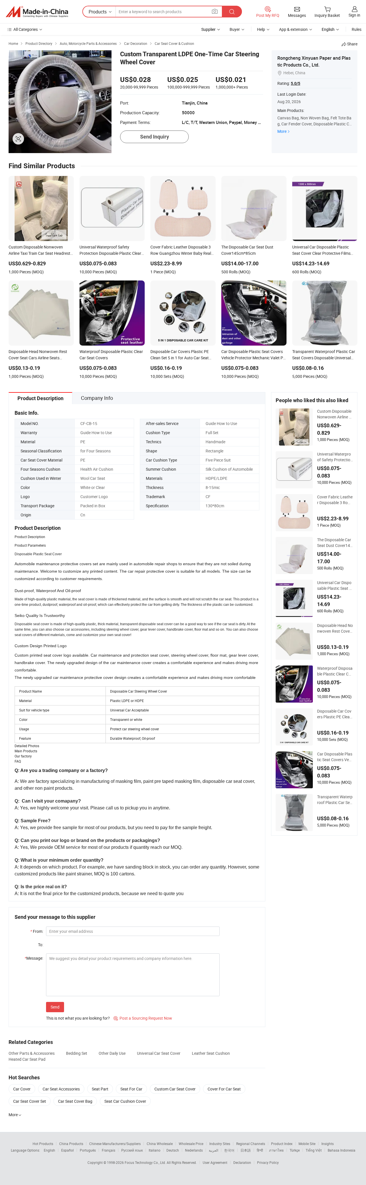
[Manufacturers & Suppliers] (37, 12)
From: (36, 931)
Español (67, 1150)
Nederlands (194, 1150)
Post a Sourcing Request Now (143, 1018)
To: (40, 944)
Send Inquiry (154, 137)
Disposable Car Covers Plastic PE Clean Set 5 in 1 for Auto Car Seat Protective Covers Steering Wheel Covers (335, 714)
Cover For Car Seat (224, 1089)
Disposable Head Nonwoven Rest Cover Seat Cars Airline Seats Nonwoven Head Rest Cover (335, 628)
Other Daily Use (112, 1053)
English (49, 1150)
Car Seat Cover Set (29, 1101)
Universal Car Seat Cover (158, 1053)
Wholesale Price (191, 1143)
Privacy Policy (268, 1162)
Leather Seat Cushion (211, 1053)
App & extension (293, 29)
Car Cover (22, 1089)
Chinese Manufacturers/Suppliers (115, 1143)
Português (88, 1150)
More (282, 131)
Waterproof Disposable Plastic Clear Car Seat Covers (335, 671)
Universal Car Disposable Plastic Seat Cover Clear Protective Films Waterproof (334, 585)
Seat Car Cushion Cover (125, 1101)
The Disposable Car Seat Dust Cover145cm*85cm (334, 542)
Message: (34, 958)
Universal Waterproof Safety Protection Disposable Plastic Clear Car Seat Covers (335, 457)
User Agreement (215, 1162)
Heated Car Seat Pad (27, 1059)
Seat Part (100, 1089)
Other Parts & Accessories (32, 1053)
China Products (71, 1143)
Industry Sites (219, 1143)
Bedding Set (76, 1053)
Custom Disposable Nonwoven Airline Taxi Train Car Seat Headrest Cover (334, 414)
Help (261, 29)
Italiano (154, 1150)
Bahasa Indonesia (341, 1150)
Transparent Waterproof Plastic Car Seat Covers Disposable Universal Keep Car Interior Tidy (335, 799)
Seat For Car (131, 1089)
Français (108, 1150)
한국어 (229, 1150)
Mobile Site (307, 1143)
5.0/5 (295, 83)
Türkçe (295, 1150)
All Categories (25, 29)
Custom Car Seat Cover (175, 1089)
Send (55, 1007)
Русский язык (132, 1150)
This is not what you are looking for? (78, 1018)
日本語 (245, 1150)
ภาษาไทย (276, 1150)
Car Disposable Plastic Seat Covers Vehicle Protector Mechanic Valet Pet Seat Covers (335, 757)
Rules (356, 29)
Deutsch (172, 1150)
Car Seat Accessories (61, 1089)
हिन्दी (260, 1150)
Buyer (235, 29)
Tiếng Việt (314, 1150)
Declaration (242, 1162)
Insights (327, 1143)
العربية (213, 1150)
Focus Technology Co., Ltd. (146, 1162)
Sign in (354, 15)
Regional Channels (250, 1143)
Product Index (282, 1143)
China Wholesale (160, 1143)
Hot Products (43, 1143)
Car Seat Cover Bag (75, 1101)
